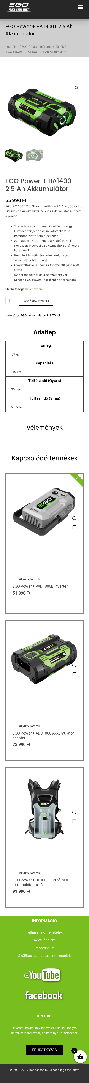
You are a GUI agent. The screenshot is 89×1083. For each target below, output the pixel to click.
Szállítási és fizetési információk (44, 955)
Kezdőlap (12, 46)
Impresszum (44, 948)
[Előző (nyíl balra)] (7, 541)
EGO (24, 46)
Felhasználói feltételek (44, 932)
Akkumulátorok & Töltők (47, 46)
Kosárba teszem (36, 301)
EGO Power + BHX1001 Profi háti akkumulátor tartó (40, 882)
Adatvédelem (44, 940)
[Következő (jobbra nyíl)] (81, 541)
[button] (81, 7)
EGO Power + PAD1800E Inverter (40, 586)
